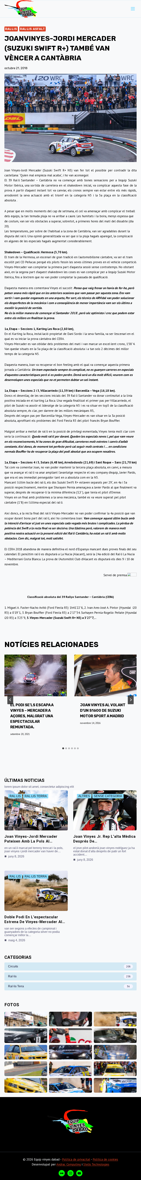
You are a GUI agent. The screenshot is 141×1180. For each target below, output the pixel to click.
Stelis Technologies (96, 1164)
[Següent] (131, 699)
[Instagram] (70, 1173)
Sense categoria (108, 796)
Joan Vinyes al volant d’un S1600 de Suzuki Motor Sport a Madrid (102, 710)
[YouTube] (79, 1173)
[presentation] (35, 675)
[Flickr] (62, 1173)
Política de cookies (105, 1159)
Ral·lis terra (36, 796)
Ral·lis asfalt (32, 29)
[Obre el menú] (133, 9)
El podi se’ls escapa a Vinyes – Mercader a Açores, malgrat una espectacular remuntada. (31, 716)
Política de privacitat (76, 1159)
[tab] (63, 748)
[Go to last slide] (10, 699)
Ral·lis (11, 29)
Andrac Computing (68, 1164)
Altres (84, 796)
